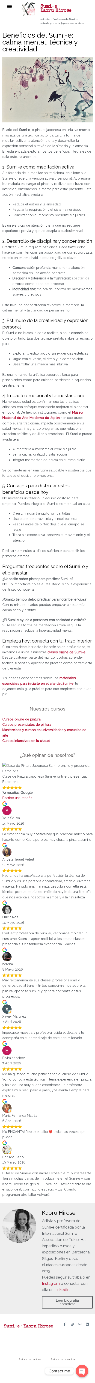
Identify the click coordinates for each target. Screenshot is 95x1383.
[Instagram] (72, 1324)
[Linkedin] (87, 1324)
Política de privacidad (63, 1359)
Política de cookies (29, 1359)
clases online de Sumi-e (67, 652)
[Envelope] (80, 1324)
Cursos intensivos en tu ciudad (26, 741)
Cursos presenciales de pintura (26, 724)
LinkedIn (61, 1289)
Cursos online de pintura (21, 719)
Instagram (51, 1283)
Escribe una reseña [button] (17, 798)
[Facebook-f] (64, 1324)
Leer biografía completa (67, 1302)
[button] (9, 6)
